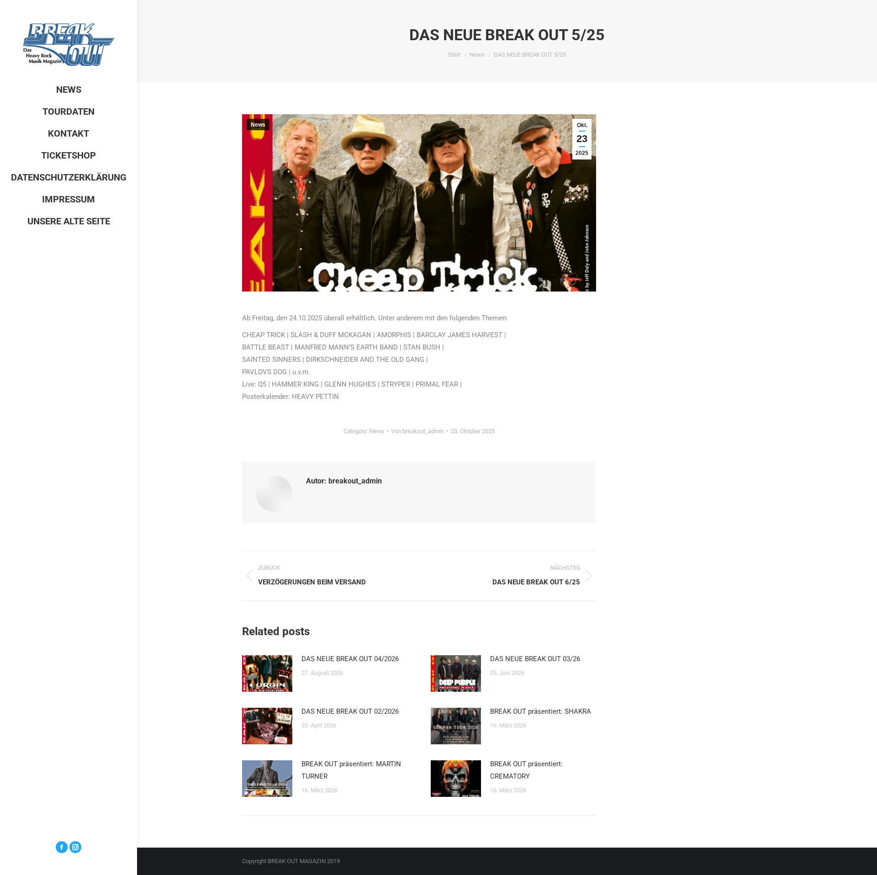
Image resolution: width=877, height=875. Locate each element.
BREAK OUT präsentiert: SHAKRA (540, 711)
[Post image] (267, 673)
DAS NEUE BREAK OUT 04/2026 (350, 659)
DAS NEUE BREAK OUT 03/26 (535, 659)
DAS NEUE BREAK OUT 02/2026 (350, 711)
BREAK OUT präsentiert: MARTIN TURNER (351, 770)
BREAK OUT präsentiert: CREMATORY (526, 770)
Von (417, 431)
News (258, 125)
